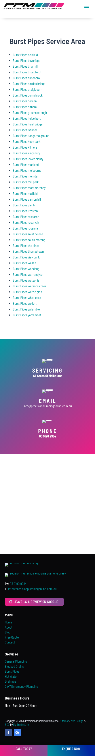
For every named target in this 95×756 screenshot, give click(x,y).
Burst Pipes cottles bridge (29, 84)
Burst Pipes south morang (29, 240)
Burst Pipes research (26, 217)
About (8, 627)
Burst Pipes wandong (26, 269)
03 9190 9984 (18, 584)
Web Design (76, 721)
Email (47, 400)
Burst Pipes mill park (26, 182)
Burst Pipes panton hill (27, 199)
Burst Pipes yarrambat (27, 315)
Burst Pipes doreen (25, 101)
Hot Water (11, 676)
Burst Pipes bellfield (25, 55)
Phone (47, 431)
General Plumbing (16, 661)
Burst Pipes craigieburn (27, 89)
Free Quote (12, 637)
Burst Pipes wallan (24, 263)
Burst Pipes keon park (26, 141)
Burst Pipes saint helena (28, 234)
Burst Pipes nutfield (25, 194)
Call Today (24, 749)
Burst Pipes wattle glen (27, 292)
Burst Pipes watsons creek (29, 286)
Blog (7, 632)
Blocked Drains (14, 666)
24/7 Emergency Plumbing (21, 686)
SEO (7, 724)
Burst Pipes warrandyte (27, 274)
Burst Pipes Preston (25, 211)
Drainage (10, 681)
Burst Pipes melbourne (27, 170)
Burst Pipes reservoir (26, 222)
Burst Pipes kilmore (25, 147)
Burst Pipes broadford (26, 72)
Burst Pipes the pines (26, 246)
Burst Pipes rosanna (25, 228)
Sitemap (64, 721)
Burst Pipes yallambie (26, 309)
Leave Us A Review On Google (36, 602)
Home (8, 622)
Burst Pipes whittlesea (27, 298)
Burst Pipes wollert (25, 303)
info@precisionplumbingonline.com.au (47, 406)
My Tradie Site (21, 724)
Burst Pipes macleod (26, 165)
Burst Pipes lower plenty (28, 159)
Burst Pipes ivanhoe (25, 130)
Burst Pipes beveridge (26, 60)
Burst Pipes (12, 671)
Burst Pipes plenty (24, 205)
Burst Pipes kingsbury (26, 153)
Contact (10, 642)
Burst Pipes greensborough (30, 113)
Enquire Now (71, 749)
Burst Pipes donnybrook (28, 95)
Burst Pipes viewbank (26, 257)
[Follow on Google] (17, 732)
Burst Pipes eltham (25, 107)
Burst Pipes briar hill (25, 66)
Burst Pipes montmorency (29, 188)
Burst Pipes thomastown (28, 251)
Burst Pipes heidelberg (27, 118)
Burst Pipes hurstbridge (27, 124)
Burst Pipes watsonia (26, 280)
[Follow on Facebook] (8, 732)
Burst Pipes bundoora (26, 78)
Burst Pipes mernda (25, 176)
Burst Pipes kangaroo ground (31, 136)
